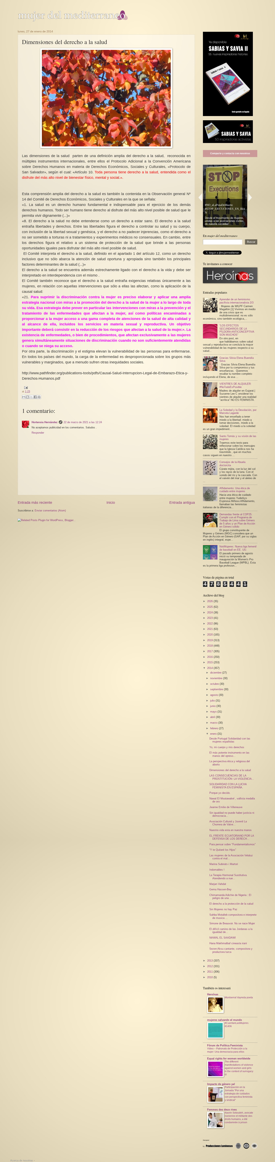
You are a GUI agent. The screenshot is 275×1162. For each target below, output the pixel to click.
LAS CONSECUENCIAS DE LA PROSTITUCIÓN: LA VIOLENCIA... (231, 777)
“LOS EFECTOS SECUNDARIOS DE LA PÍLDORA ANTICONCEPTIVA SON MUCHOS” (236, 330)
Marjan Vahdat (217, 883)
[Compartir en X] (31, 397)
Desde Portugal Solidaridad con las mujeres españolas (229, 740)
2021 (210, 628)
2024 (210, 612)
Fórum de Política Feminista (225, 1045)
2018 (210, 645)
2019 (210, 640)
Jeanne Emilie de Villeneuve (225, 807)
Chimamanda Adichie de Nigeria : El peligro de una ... (230, 897)
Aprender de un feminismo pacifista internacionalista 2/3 (236, 301)
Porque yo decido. (220, 792)
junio (213, 705)
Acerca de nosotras (21, 1160)
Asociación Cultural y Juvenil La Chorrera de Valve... (228, 823)
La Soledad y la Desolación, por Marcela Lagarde (237, 411)
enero (213, 733)
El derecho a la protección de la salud (231, 903)
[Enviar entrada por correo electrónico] (25, 387)
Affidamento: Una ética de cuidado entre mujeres (234, 490)
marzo (214, 722)
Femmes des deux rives (222, 1109)
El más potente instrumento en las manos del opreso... (229, 754)
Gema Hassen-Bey (220, 889)
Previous (200, 197)
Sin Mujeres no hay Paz (223, 909)
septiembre (217, 689)
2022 (210, 623)
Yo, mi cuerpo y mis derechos (226, 747)
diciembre (216, 672)
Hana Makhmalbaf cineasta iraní (228, 943)
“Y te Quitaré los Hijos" (222, 849)
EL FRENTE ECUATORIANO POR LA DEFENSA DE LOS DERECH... (231, 837)
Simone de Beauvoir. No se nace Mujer (232, 923)
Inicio (110, 503)
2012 (210, 966)
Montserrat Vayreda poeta (239, 997)
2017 (210, 651)
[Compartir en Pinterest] (39, 397)
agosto (214, 694)
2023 (210, 617)
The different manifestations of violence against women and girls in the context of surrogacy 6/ (239, 1068)
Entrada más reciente (35, 503)
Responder (38, 432)
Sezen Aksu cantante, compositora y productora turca (230, 950)
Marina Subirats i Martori (223, 864)
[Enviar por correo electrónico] (24, 397)
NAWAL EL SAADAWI (222, 937)
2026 (210, 601)
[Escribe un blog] (28, 397)
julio (213, 700)
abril (213, 717)
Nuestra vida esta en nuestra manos (230, 830)
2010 (210, 977)
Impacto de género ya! (221, 1084)
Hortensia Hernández (45, 422)
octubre (215, 683)
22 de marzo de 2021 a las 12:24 (83, 422)
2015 (210, 662)
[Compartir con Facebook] (35, 397)
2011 (210, 971)
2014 (210, 667)
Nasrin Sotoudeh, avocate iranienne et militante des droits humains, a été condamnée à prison (239, 1117)
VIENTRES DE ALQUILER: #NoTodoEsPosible (235, 385)
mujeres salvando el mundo (224, 1019)
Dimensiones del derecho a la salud (230, 770)
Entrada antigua (182, 503)
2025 (210, 606)
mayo (213, 711)
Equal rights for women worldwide (228, 1058)
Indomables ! (216, 869)
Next (250, 197)
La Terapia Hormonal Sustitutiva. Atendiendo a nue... (228, 877)
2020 (210, 634)
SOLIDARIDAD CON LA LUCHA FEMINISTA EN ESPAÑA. (228, 786)
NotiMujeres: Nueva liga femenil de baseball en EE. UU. (237, 548)
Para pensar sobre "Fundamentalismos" (232, 844)
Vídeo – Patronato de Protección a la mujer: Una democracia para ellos (227, 1050)
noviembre (216, 678)
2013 (210, 960)
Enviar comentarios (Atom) (50, 510)
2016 (210, 656)
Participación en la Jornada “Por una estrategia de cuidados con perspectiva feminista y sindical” (238, 1093)
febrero (214, 728)
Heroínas (212, 994)
